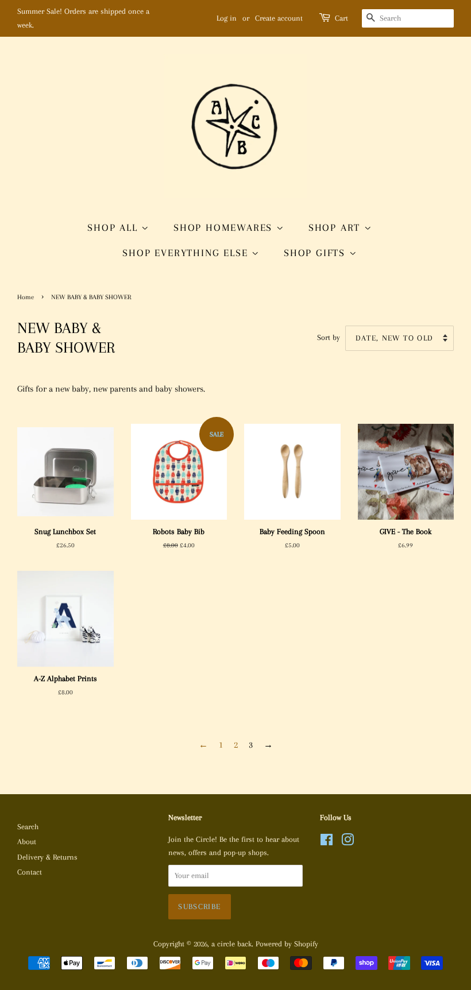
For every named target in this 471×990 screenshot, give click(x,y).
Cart (341, 18)
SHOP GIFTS (316, 252)
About (26, 841)
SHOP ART (336, 227)
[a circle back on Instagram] (347, 842)
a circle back (231, 943)
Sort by (328, 337)
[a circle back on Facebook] (326, 842)
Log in (227, 18)
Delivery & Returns (47, 857)
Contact (29, 872)
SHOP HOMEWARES (224, 227)
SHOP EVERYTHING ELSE (187, 252)
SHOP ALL (114, 227)
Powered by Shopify (287, 943)
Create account (279, 18)
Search (27, 826)
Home (25, 297)
